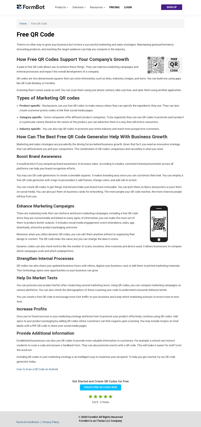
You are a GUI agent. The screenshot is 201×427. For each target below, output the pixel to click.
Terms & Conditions (28, 422)
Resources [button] (96, 7)
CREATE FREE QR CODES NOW (100, 387)
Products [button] (61, 7)
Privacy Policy (51, 422)
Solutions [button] (78, 7)
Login (128, 7)
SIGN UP (172, 7)
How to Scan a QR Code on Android (37, 369)
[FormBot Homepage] (31, 7)
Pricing (114, 7)
